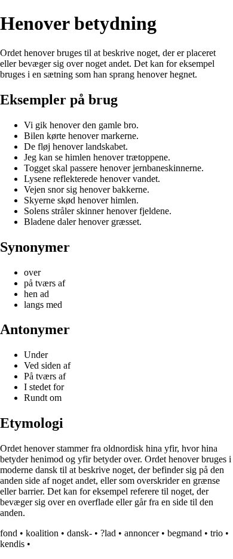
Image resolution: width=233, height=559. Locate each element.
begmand (184, 533)
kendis (12, 544)
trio (216, 533)
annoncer (141, 533)
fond (8, 533)
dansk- (79, 533)
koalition (42, 533)
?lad (108, 533)
